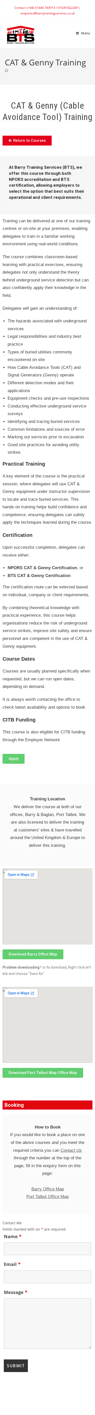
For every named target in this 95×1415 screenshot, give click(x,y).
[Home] (6, 70)
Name (13, 1236)
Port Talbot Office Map (47, 1196)
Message (15, 1292)
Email (12, 1264)
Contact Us (71, 1150)
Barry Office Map (47, 1189)
